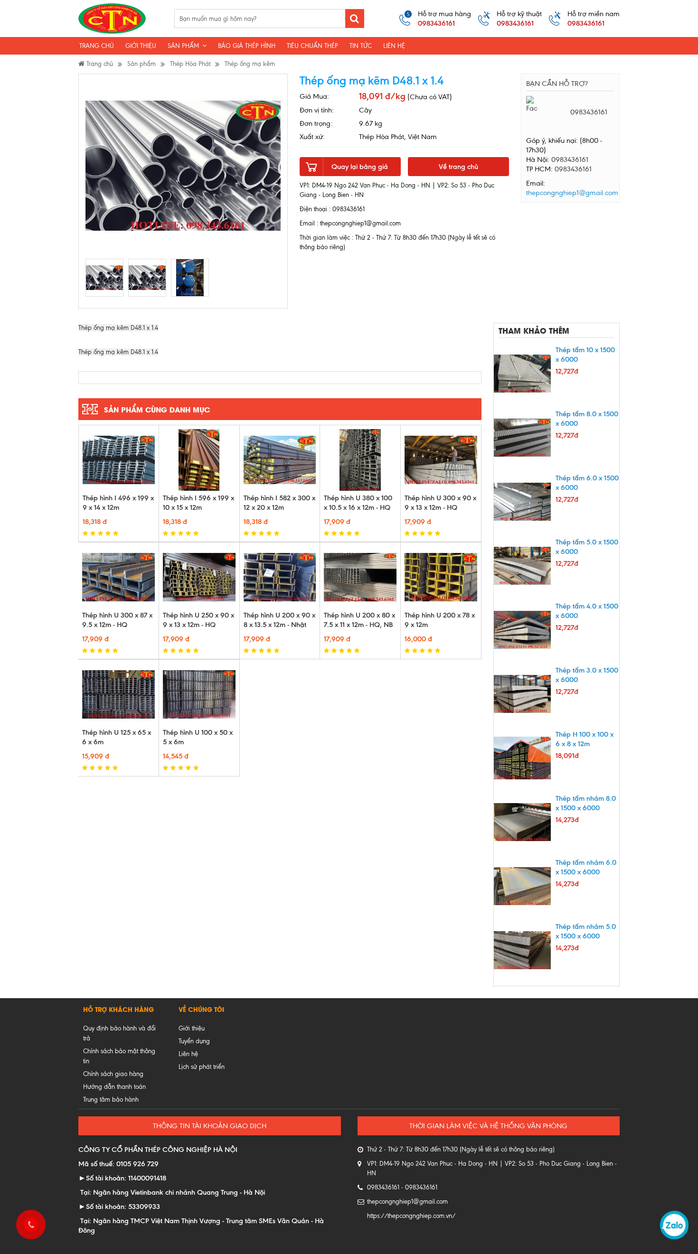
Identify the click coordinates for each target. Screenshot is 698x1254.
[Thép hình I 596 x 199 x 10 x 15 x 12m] (199, 460)
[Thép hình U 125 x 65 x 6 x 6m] (118, 694)
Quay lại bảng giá (359, 166)
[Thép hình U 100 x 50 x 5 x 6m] (199, 694)
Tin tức (360, 45)
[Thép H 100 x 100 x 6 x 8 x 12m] (522, 758)
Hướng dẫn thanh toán (114, 1086)
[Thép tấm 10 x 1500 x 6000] (522, 373)
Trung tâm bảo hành (111, 1099)
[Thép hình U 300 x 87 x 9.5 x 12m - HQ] (118, 577)
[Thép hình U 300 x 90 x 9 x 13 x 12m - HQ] (441, 460)
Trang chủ (96, 45)
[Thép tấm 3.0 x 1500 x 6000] (522, 693)
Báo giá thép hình (246, 45)
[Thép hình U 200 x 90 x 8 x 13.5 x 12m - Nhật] (280, 577)
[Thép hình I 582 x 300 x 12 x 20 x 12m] (280, 460)
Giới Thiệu (140, 45)
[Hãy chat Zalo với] (532, 125)
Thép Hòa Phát (190, 63)
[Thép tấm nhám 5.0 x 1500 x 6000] (522, 950)
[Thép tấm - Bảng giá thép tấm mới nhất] (112, 18)
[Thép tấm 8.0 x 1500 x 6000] (522, 437)
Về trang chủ (458, 166)
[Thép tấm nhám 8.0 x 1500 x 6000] (522, 822)
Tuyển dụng (194, 1041)
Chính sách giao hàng (113, 1073)
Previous (68, 165)
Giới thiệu (192, 1028)
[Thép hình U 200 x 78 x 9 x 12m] (441, 577)
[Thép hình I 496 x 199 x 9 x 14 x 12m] (119, 460)
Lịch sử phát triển (202, 1066)
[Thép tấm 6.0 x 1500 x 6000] (522, 501)
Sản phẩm (184, 45)
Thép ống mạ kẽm (250, 63)
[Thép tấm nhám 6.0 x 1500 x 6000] (522, 886)
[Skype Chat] (576, 125)
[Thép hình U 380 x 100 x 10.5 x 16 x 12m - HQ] (360, 460)
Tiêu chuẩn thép (312, 45)
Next (298, 165)
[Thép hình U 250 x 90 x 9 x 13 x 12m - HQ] (199, 577)
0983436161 (569, 159)
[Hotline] (29, 1223)
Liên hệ (394, 45)
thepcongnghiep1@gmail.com (572, 192)
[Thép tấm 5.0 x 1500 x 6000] (522, 565)
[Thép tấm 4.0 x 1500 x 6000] (522, 629)
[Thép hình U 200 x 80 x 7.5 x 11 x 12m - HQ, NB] (360, 577)
